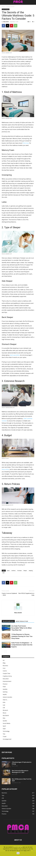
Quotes (5, 721)
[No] (34, 850)
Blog (4, 663)
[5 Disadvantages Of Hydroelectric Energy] (6, 764)
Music (4, 713)
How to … (5, 700)
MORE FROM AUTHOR (22, 621)
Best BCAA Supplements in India (26, 594)
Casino (5, 671)
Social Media (6, 723)
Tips (4, 734)
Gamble (5, 689)
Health (5, 694)
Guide (8, 570)
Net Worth (6, 715)
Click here (26, 143)
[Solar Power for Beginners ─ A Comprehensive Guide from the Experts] (6, 645)
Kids (4, 702)
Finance (5, 684)
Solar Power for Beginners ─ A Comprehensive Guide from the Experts (21, 645)
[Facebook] (3, 25)
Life (4, 707)
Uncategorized (7, 739)
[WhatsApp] (15, 25)
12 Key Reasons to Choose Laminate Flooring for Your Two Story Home (21, 636)
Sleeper (25, 570)
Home (3, 6)
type (4, 572)
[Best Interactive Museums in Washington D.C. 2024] (6, 773)
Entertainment (7, 681)
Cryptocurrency (7, 676)
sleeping (31, 570)
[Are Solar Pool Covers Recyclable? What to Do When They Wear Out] (6, 628)
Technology (6, 731)
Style (4, 728)
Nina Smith (6, 21)
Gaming (5, 692)
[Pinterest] (11, 25)
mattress (13, 570)
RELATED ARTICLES (8, 621)
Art (4, 660)
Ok (18, 853)
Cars (4, 668)
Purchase (19, 570)
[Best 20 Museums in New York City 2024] (6, 781)
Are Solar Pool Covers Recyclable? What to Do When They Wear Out (21, 628)
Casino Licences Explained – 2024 (9, 594)
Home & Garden (10, 6)
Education (6, 679)
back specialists (15, 355)
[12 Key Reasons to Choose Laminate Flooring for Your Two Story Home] (6, 636)
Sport (4, 726)
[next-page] (6, 651)
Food (4, 686)
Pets (4, 718)
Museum (5, 710)
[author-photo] (18, 610)
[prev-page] (3, 651)
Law (4, 705)
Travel (4, 736)
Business (5, 665)
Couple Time (6, 673)
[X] (7, 25)
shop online (5, 469)
